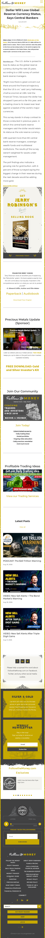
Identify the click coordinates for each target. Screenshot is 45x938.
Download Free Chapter (22, 300)
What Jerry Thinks (13, 885)
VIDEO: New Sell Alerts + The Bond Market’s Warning (21, 597)
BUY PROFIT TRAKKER (22, 912)
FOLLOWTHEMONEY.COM (27, 933)
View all (22, 527)
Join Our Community (22, 391)
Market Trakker (12, 873)
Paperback (13, 293)
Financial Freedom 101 (12, 891)
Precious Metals (13, 882)
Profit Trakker (13, 865)
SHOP (22, 917)
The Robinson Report (32, 871)
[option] (22, 784)
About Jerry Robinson (32, 860)
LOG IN (22, 922)
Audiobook (31, 293)
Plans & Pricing (32, 863)
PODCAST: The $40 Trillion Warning (22, 561)
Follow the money (22, 854)
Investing (12, 879)
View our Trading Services (22, 496)
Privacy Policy (32, 879)
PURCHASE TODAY (22, 255)
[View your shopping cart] (22, 927)
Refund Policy (32, 882)
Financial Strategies (13, 888)
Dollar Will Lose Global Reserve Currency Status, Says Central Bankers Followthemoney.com (14, 3)
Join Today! (23, 425)
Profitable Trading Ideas (22, 466)
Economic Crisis (13, 876)
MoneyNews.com (8, 61)
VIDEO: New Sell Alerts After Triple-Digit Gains (21, 635)
